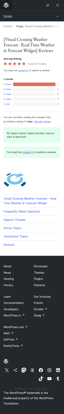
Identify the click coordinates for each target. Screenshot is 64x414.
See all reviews (42, 121)
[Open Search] (48, 5)
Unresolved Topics (16, 236)
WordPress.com (16, 327)
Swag (39, 315)
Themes (39, 272)
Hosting (9, 279)
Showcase (40, 266)
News (7, 272)
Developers (11, 309)
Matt (9, 333)
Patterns (39, 285)
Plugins (38, 279)
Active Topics (12, 228)
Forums (8, 16)
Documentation (14, 303)
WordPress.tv (14, 315)
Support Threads (15, 219)
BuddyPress (13, 346)
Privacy (8, 285)
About (7, 266)
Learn (7, 296)
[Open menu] (58, 5)
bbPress (11, 339)
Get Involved (42, 296)
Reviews (9, 244)
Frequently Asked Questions (22, 211)
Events (38, 303)
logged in (23, 70)
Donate (40, 309)
